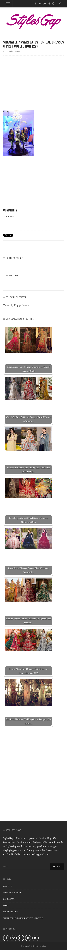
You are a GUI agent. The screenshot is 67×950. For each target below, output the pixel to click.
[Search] (60, 3)
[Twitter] (40, 3)
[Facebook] (36, 3)
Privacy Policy (10, 912)
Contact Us (8, 899)
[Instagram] (53, 3)
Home (6, 905)
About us (7, 886)
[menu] (7, 4)
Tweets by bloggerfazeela (16, 305)
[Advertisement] (33, 85)
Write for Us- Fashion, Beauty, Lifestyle (23, 918)
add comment (14, 51)
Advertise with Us (12, 893)
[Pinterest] (49, 3)
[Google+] (44, 3)
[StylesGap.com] (33, 20)
